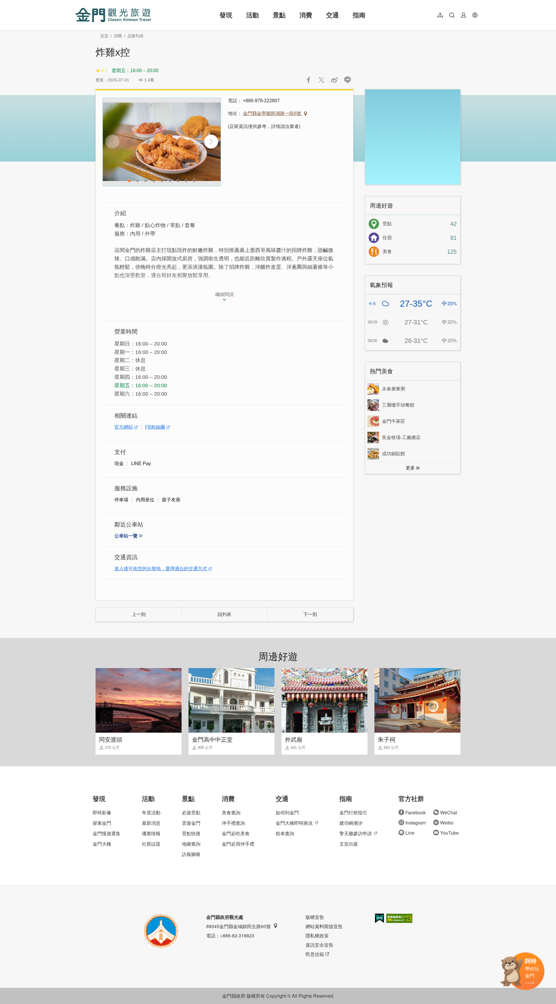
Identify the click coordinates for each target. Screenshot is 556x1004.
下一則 (310, 614)
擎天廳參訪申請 (355, 833)
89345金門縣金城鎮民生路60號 (238, 926)
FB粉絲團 (155, 427)
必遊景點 (191, 812)
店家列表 (135, 36)
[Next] (211, 142)
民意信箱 (315, 954)
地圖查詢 (191, 843)
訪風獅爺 (191, 854)
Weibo (446, 822)
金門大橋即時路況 (294, 823)
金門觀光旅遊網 (113, 15)
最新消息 (151, 823)
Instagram (415, 822)
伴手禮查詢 (233, 823)
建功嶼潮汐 (351, 823)
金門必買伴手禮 (238, 843)
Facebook (415, 812)
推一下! (321, 80)
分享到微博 (334, 80)
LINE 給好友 (347, 80)
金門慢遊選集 (106, 833)
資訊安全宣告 (319, 944)
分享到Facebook (308, 80)
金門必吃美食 (236, 833)
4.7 (104, 70)
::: (77, 3)
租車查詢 (285, 833)
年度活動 (151, 812)
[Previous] (112, 142)
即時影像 (102, 812)
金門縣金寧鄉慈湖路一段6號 (272, 113)
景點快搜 (191, 833)
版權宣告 (315, 917)
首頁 (104, 36)
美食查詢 (231, 812)
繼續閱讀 (224, 294)
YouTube (449, 832)
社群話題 (151, 843)
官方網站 (123, 427)
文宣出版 (348, 843)
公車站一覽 (126, 535)
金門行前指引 (353, 812)
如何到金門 (287, 812)
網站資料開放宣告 (324, 926)
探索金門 (102, 823)
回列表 (224, 614)
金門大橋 (102, 843)
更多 (410, 467)
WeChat (448, 812)
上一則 (139, 614)
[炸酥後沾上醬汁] (162, 141)
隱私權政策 (317, 935)
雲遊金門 (191, 823)
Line (409, 832)
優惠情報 (151, 833)
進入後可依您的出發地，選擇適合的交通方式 (160, 568)
